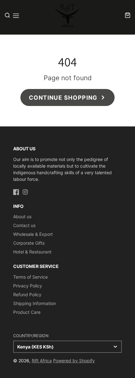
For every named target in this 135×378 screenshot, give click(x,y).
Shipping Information (34, 303)
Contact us (24, 225)
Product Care (26, 312)
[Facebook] (16, 192)
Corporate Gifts (29, 243)
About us (22, 216)
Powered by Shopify (74, 360)
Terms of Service (30, 277)
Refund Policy (27, 294)
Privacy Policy (27, 285)
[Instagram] (25, 192)
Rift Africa (42, 360)
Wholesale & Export (33, 234)
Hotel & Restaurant (32, 251)
